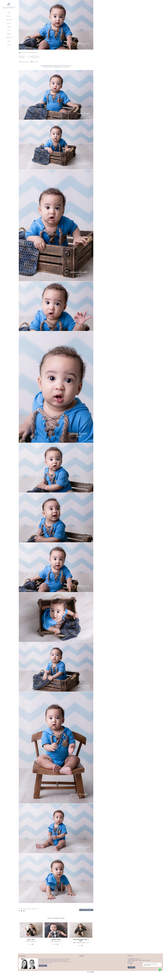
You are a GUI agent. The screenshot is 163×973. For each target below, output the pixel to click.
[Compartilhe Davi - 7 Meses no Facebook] (19, 911)
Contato (9, 44)
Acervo (9, 30)
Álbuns (9, 26)
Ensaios (9, 16)
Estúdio (9, 33)
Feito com (90, 971)
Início (8, 12)
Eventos (9, 23)
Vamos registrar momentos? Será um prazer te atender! (150, 965)
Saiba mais (43, 965)
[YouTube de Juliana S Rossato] (131, 963)
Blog (9, 41)
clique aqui (56, 66)
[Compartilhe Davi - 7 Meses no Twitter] (21, 911)
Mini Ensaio (9, 19)
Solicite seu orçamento (86, 909)
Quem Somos (9, 37)
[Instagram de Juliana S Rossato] (129, 963)
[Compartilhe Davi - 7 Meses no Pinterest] (23, 911)
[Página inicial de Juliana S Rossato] (9, 6)
